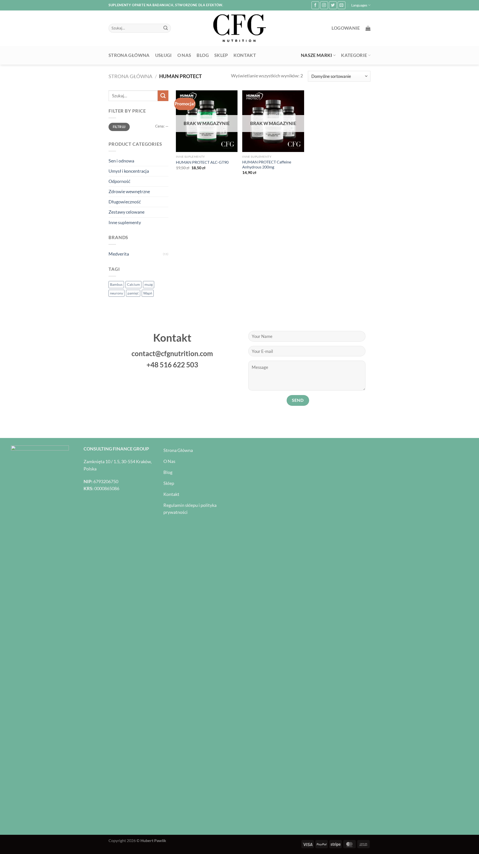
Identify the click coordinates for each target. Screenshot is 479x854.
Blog (203, 55)
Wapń (147, 293)
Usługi (163, 55)
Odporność (119, 181)
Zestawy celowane (126, 212)
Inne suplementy (125, 222)
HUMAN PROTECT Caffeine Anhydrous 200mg (266, 164)
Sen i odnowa (121, 160)
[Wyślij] (165, 28)
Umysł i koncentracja (129, 171)
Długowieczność (125, 201)
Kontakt (245, 55)
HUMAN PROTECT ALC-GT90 (202, 162)
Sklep (221, 55)
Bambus (116, 284)
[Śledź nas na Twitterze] (333, 5)
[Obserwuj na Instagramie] (324, 5)
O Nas (184, 55)
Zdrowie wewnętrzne (129, 191)
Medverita (119, 254)
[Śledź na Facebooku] (315, 5)
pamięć (133, 293)
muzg (148, 284)
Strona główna (129, 55)
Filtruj (119, 127)
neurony (116, 293)
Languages (359, 5)
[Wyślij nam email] (342, 5)
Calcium (133, 284)
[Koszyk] (367, 28)
